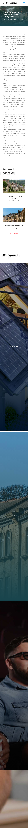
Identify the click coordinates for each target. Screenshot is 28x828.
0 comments (21, 19)
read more (14, 204)
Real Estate (14, 19)
